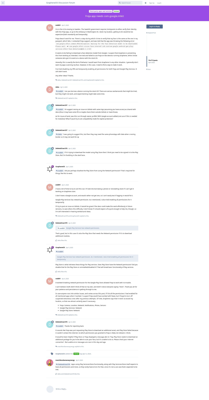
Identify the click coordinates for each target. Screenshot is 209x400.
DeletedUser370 (64, 364)
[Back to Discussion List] (3, 3)
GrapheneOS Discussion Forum (60, 2)
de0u (60, 134)
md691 (60, 91)
